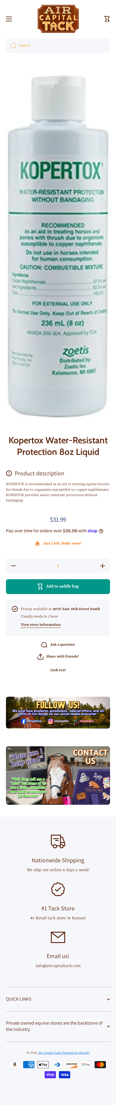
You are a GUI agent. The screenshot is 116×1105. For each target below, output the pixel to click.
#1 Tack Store (58, 908)
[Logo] (58, 19)
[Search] (11, 45)
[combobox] (58, 45)
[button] (107, 19)
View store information (41, 625)
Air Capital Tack (50, 1053)
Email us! (58, 956)
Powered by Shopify (76, 1053)
